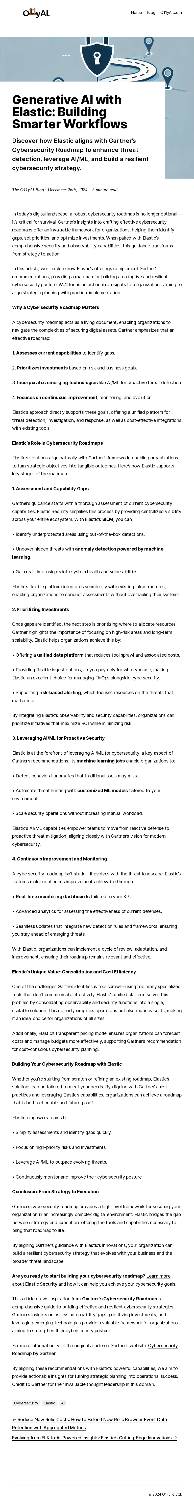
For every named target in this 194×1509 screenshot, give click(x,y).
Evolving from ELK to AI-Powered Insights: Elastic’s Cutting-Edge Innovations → (94, 1437)
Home (136, 12)
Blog (151, 12)
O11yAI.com (171, 12)
